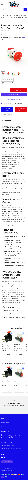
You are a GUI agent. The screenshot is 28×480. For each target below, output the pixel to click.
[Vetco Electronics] (14, 3)
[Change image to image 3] (13, 74)
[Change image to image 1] (3, 74)
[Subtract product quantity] (2, 90)
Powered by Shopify (6, 470)
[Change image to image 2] (8, 74)
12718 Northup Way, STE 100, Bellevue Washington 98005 (13, 449)
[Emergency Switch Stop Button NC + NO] (14, 56)
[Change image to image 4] (18, 74)
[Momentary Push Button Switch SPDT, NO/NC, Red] (7, 337)
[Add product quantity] (8, 90)
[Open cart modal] (25, 3)
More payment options (14, 99)
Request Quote (7, 109)
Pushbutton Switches (19, 15)
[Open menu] (2, 3)
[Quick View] (11, 333)
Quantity (4, 86)
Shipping (4, 103)
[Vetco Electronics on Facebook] (2, 457)
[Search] (25, 9)
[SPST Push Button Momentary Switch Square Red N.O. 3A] (19, 337)
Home (2, 15)
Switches (8, 15)
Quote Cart (21, 109)
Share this (7, 114)
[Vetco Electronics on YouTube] (4, 457)
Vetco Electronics (17, 468)
